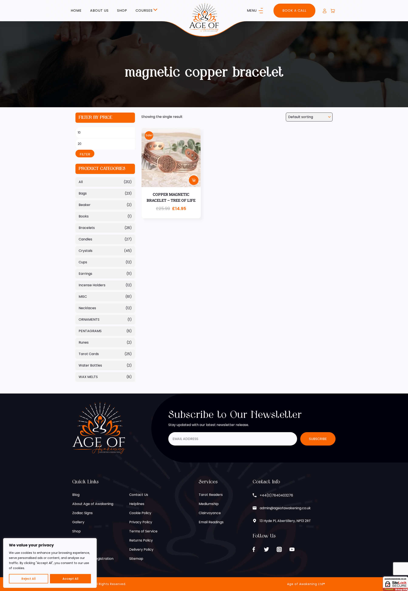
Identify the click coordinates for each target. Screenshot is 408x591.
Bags (83, 193)
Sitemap (136, 558)
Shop (122, 10)
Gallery (78, 522)
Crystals (85, 250)
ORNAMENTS (89, 319)
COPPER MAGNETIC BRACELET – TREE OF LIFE (171, 197)
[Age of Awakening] (204, 17)
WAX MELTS (88, 376)
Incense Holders (92, 285)
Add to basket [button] (193, 180)
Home (76, 10)
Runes (84, 342)
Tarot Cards (89, 353)
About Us (99, 10)
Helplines (136, 503)
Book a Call (294, 10)
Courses (144, 10)
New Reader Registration (92, 558)
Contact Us (138, 494)
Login (324, 11)
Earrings (85, 273)
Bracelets (87, 227)
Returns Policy (141, 540)
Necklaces (87, 308)
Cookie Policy (140, 513)
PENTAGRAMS (90, 331)
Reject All (28, 579)
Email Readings (211, 522)
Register (79, 540)
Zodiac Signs (82, 513)
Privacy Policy (140, 522)
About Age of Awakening (92, 503)
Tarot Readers (211, 494)
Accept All (70, 579)
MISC (83, 296)
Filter (85, 154)
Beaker (85, 204)
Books (84, 216)
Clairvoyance (210, 513)
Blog (75, 494)
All (81, 181)
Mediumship (209, 503)
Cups (83, 262)
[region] (50, 563)
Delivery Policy (141, 549)
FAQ (75, 549)
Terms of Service (143, 531)
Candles (85, 239)
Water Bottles (90, 365)
